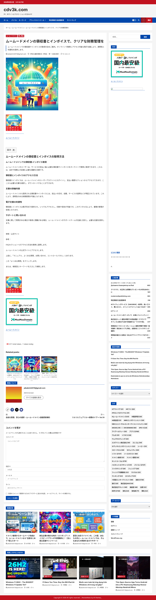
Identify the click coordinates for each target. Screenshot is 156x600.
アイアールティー (119, 431)
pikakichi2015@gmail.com (17, 54)
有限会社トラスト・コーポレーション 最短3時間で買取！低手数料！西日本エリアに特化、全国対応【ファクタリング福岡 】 (130, 328)
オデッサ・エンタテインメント (123, 446)
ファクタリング (119, 469)
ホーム (6, 20)
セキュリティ (133, 450)
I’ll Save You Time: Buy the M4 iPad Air (124, 358)
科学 (116, 491)
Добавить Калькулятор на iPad (122, 285)
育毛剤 (135, 491)
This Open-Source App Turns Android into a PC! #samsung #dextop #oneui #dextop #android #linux (131, 584)
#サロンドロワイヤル (120, 413)
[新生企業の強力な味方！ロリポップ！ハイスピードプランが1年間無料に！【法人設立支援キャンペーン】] (55, 522)
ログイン (114, 526)
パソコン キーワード (18, 20)
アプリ (134, 431)
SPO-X (143, 428)
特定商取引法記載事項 (56, 20)
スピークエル (118, 450)
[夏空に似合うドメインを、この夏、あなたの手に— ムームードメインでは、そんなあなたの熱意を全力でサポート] (89, 522)
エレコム (137, 442)
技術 (140, 480)
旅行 (115, 483)
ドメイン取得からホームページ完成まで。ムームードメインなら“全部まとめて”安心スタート (21, 538)
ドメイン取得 (118, 457)
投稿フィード (115, 530)
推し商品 (21, 36)
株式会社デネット (119, 487)
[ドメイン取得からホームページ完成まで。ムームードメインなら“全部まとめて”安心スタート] (21, 522)
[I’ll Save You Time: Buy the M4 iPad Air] (59, 567)
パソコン (139, 465)
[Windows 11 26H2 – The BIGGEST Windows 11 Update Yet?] (23, 567)
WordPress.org (116, 538)
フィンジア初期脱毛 (120, 472)
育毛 (126, 491)
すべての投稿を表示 (33, 397)
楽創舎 (134, 487)
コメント (9, 437)
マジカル (136, 472)
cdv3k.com (16, 9)
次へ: (88, 415)
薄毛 (145, 491)
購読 (149, 20)
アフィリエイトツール (36, 20)
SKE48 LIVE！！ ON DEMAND (124, 428)
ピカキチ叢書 (115, 252)
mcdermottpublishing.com (121, 296)
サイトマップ (71, 20)
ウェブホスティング (120, 439)
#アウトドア (117, 409)
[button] (7, 409)
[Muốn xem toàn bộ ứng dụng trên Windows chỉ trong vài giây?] (96, 567)
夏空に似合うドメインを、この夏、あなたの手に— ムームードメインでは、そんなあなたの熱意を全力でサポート (88, 538)
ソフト (116, 454)
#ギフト (130, 409)
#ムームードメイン (120, 416)
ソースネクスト (131, 454)
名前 (8, 466)
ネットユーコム (119, 461)
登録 (112, 521)
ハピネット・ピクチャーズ (122, 465)
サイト (8, 484)
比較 (143, 487)
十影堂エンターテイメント (122, 480)
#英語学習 (137, 416)
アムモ (115, 435)
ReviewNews (86, 598)
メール (9, 475)
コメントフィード (117, 534)
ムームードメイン (11, 36)
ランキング (117, 476)
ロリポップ (130, 476)
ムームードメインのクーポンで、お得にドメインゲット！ (130, 315)
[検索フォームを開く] (138, 20)
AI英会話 (116, 420)
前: (28, 415)
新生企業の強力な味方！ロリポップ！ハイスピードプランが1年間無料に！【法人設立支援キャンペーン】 (55, 538)
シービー (142, 446)
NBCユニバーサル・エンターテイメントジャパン (129, 424)
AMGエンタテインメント (134, 420)
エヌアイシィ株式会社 (121, 442)
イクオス (126, 435)
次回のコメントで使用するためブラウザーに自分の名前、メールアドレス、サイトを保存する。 (40, 493)
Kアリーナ (114, 311)
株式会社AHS (127, 483)
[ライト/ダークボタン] (134, 20)
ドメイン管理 (133, 457)
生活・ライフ (11, 576)
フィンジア (133, 469)
